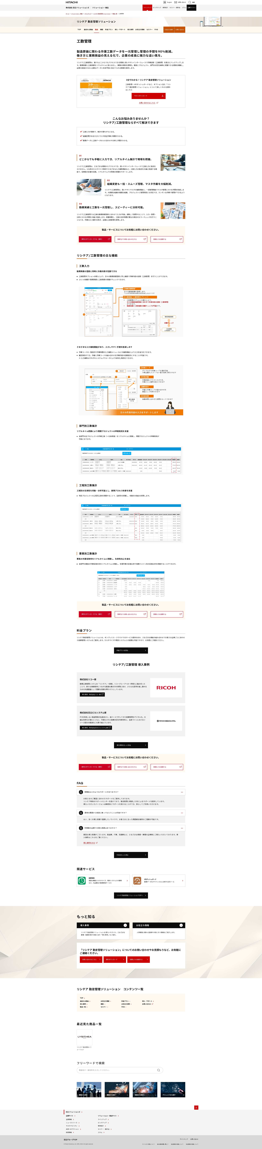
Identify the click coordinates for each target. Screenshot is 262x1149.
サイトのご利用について (148, 1144)
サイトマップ (184, 1139)
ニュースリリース (71, 1123)
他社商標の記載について (192, 1144)
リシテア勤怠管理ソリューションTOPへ (130, 895)
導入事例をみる (89, 843)
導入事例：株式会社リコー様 (91, 694)
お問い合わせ (180, 29)
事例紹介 (165, 7)
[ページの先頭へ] (196, 1108)
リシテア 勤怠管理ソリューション (102, 13)
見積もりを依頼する (162, 239)
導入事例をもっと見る (124, 745)
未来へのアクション (72, 1129)
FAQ (156, 29)
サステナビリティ (71, 1126)
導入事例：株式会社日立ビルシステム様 (95, 728)
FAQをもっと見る (122, 855)
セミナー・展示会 (175, 7)
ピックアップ (157, 7)
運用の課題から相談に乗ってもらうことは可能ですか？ (106, 813)
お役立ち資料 (169, 29)
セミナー (150, 29)
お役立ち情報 (139, 29)
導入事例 (130, 29)
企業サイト (69, 1116)
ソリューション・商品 (76, 13)
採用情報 (69, 1132)
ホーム (67, 13)
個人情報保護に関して (162, 1144)
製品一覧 (115, 13)
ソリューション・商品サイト (107, 1116)
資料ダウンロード (111, 959)
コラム (184, 7)
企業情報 (69, 1119)
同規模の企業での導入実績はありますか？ (101, 828)
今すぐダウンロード (140, 96)
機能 (101, 29)
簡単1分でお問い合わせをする (127, 239)
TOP (79, 29)
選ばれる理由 (88, 29)
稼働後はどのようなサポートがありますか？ (102, 792)
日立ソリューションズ (73, 1112)
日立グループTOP (70, 1140)
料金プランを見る (122, 650)
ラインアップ (147, 7)
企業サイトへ (191, 7)
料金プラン (109, 29)
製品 (96, 29)
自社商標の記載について (177, 1144)
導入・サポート (120, 29)
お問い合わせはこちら (147, 103)
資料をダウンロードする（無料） (92, 239)
